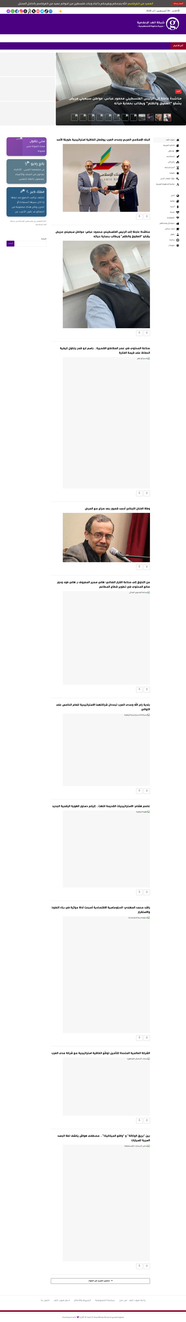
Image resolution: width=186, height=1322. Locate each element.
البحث (43, 239)
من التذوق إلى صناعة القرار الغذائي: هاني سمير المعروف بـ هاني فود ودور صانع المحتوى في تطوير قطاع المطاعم (103, 584)
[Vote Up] (147, 217)
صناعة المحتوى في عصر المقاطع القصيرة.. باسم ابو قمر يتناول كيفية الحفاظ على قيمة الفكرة (105, 350)
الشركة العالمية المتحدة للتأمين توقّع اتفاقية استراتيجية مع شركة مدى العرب (100, 1053)
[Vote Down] (139, 217)
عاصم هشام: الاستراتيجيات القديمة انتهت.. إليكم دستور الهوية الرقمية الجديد (101, 806)
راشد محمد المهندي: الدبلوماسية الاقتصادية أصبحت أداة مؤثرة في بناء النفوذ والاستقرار (100, 910)
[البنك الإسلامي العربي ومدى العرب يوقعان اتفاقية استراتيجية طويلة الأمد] (106, 178)
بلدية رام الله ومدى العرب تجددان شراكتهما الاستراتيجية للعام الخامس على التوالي (103, 707)
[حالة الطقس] (60, 11)
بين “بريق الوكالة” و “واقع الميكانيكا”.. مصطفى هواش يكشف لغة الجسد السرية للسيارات (103, 1138)
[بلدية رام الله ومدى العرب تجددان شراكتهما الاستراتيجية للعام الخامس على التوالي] (106, 750)
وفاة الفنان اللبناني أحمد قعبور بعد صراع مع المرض (117, 508)
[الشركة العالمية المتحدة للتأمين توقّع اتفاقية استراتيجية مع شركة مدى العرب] (106, 1086)
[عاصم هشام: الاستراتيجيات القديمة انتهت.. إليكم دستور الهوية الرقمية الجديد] (106, 848)
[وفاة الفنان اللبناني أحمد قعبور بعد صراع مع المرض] (106, 537)
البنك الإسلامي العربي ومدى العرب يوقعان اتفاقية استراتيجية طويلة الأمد (103, 139)
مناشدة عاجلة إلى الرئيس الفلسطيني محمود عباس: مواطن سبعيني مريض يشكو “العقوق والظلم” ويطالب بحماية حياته (103, 234)
